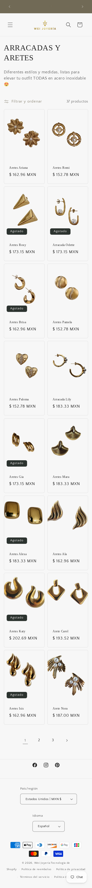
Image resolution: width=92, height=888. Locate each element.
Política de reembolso (36, 869)
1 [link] (25, 740)
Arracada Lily (62, 399)
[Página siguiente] (66, 740)
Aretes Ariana (18, 168)
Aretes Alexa (18, 554)
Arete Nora (60, 708)
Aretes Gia (16, 476)
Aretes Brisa (17, 322)
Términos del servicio (35, 877)
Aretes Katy (17, 631)
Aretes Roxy (17, 245)
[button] (10, 24)
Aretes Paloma (19, 399)
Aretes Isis (16, 708)
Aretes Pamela (62, 322)
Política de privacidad (70, 869)
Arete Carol (60, 631)
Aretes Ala (60, 554)
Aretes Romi (61, 168)
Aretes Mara (61, 476)
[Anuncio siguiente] (82, 6)
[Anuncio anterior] (9, 6)
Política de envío (65, 877)
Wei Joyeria (42, 862)
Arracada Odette (64, 245)
